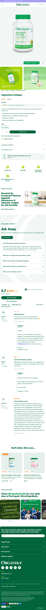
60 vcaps (5, 127)
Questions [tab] (15, 305)
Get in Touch (6, 237)
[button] (10, 1)
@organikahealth (17, 493)
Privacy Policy (12, 583)
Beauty (7, 90)
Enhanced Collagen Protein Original (11, 475)
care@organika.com (22, 344)
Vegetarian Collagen (21, 90)
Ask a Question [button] (11, 301)
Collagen (12, 90)
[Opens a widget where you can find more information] (41, 608)
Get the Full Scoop (7, 209)
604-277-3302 (5, 578)
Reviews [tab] (4, 305)
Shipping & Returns (19, 583)
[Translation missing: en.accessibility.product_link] (11, 463)
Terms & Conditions (5, 583)
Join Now (43, 535)
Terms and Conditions (24, 600)
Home (2, 90)
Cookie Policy (26, 583)
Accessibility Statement (34, 583)
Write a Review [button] (11, 297)
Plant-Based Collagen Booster (32, 475)
